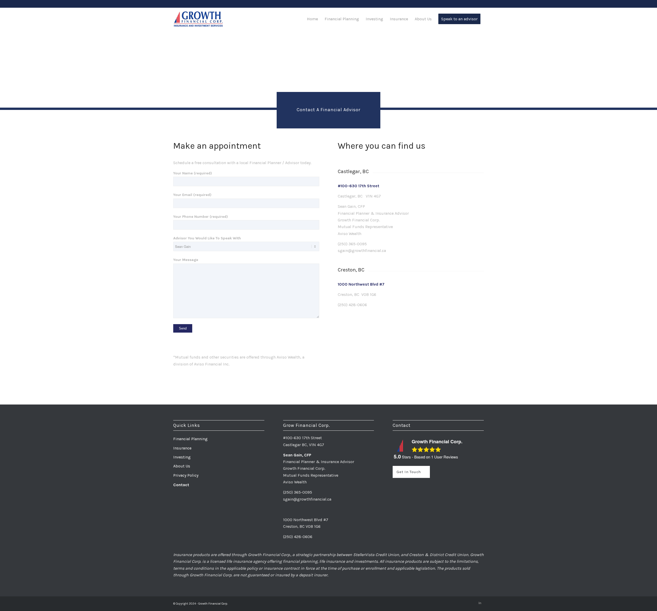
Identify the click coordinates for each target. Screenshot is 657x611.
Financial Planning (190, 438)
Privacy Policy (185, 475)
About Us (181, 466)
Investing (182, 457)
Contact (181, 484)
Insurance (182, 448)
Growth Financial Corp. (213, 603)
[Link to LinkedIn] (480, 603)
